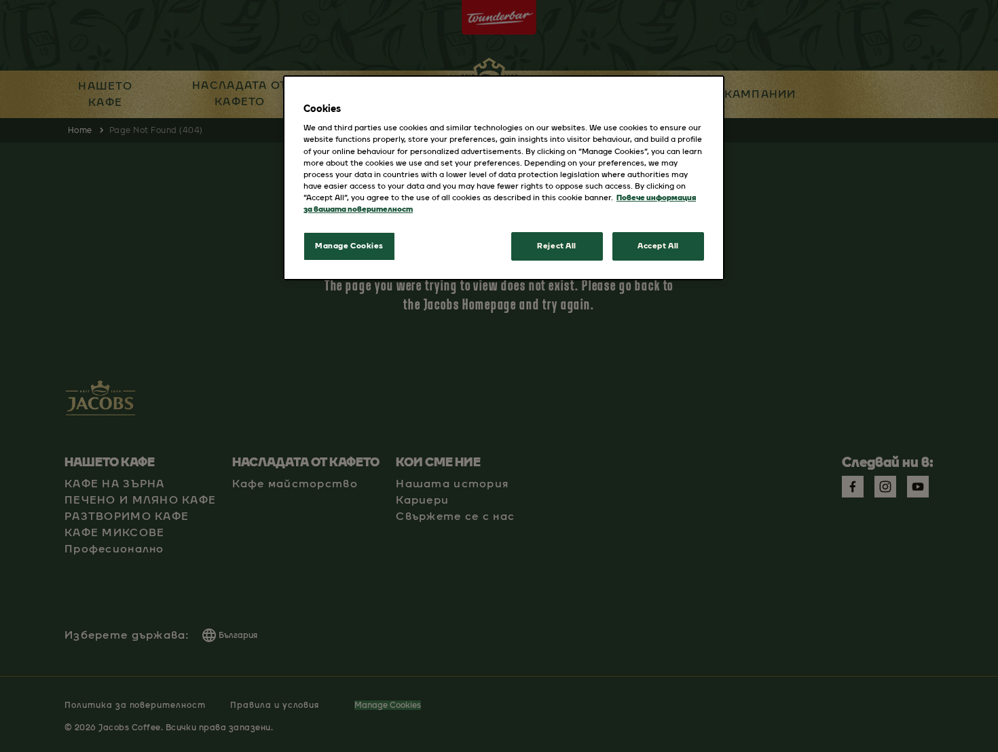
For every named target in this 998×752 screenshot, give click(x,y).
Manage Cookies (349, 245)
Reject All (556, 245)
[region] (503, 177)
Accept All (658, 245)
